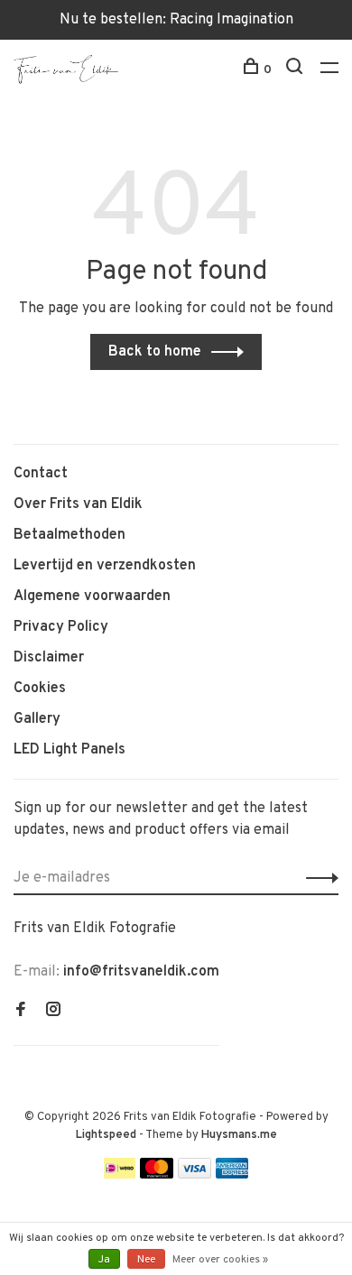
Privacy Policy (61, 627)
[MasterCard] (156, 1175)
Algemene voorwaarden (92, 596)
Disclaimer (49, 658)
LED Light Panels (69, 750)
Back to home (154, 352)
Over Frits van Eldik (78, 504)
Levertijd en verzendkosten (105, 566)
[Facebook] (21, 1012)
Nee (146, 1260)
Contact (41, 474)
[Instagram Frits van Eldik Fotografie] (53, 1012)
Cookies (40, 689)
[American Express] (232, 1175)
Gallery (37, 719)
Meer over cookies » (220, 1260)
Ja (104, 1260)
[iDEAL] (120, 1175)
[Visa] (194, 1175)
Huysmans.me (239, 1135)
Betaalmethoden (69, 535)
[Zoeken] (296, 70)
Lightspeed (106, 1135)
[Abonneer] (317, 878)
